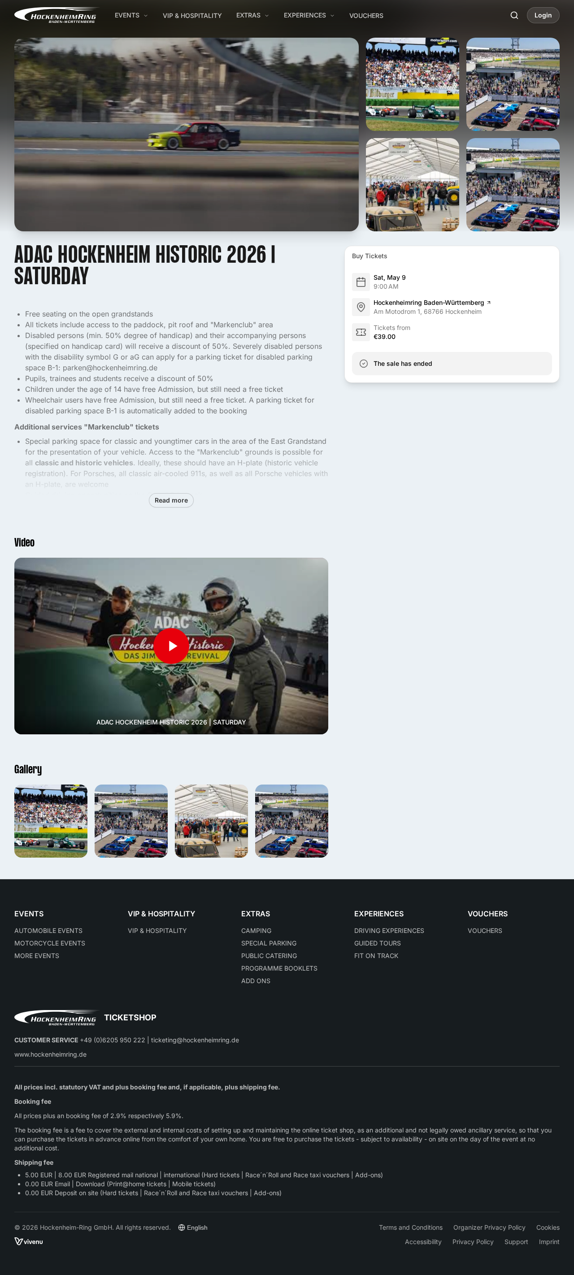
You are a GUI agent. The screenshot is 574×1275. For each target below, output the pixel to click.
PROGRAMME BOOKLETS (279, 968)
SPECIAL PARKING (268, 943)
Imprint (549, 1241)
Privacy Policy (473, 1241)
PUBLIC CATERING (269, 955)
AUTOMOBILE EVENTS (48, 930)
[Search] (514, 15)
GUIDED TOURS (377, 943)
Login (543, 15)
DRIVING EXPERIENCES (389, 930)
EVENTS (127, 15)
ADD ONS (255, 980)
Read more (171, 500)
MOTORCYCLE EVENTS (49, 943)
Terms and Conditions (411, 1227)
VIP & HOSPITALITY (192, 15)
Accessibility (423, 1241)
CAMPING (256, 930)
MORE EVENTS (36, 955)
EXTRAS (248, 15)
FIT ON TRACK (376, 955)
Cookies (548, 1227)
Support (516, 1241)
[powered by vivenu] (28, 1241)
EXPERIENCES (305, 15)
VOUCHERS (366, 15)
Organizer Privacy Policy (489, 1227)
